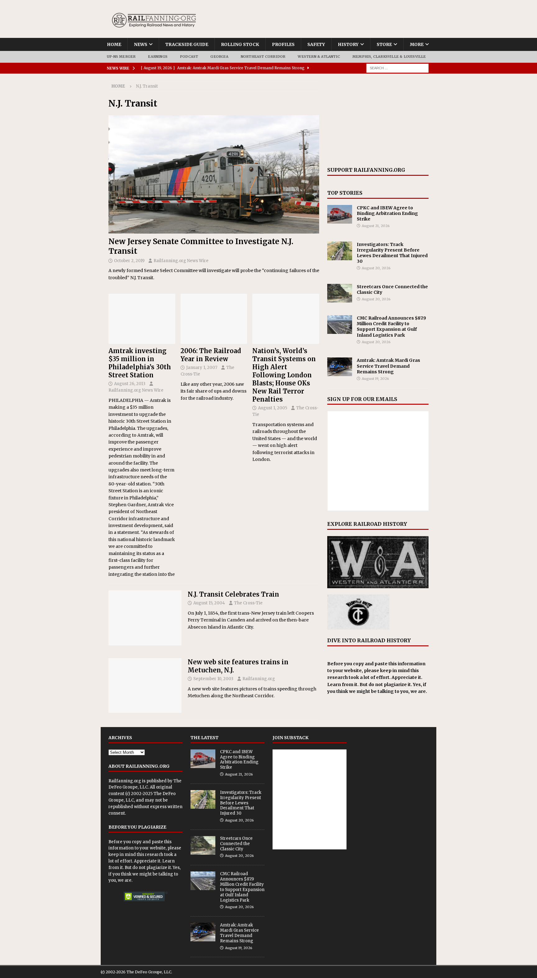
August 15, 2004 (209, 603)
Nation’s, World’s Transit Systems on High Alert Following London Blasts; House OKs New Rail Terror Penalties (284, 375)
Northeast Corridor (263, 56)
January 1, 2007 (201, 367)
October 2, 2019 (129, 260)
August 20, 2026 (376, 268)
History (348, 44)
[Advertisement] (378, 120)
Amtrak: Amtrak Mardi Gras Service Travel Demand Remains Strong (388, 365)
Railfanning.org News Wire (181, 260)
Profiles (283, 44)
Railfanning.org (258, 678)
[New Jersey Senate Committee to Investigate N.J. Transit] (213, 174)
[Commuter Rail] (144, 617)
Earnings (158, 56)
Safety (316, 44)
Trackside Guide (186, 44)
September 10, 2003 (213, 678)
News (140, 44)
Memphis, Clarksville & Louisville (389, 56)
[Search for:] (397, 68)
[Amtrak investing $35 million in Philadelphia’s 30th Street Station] (141, 319)
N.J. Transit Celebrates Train (233, 594)
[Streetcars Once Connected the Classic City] (339, 293)
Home (114, 44)
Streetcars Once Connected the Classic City (236, 844)
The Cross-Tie (248, 603)
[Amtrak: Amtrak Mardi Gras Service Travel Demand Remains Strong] (339, 366)
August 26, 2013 (129, 383)
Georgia (219, 56)
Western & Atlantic (319, 56)
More (417, 44)
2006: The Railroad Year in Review (211, 355)
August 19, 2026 (375, 378)
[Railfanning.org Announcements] (144, 685)
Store (384, 44)
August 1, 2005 (272, 408)
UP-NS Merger (121, 56)
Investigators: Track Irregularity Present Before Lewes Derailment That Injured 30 (392, 253)
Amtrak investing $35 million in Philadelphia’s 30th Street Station (139, 363)
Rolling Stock (240, 44)
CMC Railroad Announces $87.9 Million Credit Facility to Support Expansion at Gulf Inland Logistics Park (391, 326)
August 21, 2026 (376, 226)
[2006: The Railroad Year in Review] (214, 319)
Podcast (189, 56)
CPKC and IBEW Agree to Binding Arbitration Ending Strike (387, 213)
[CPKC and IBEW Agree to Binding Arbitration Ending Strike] (339, 214)
